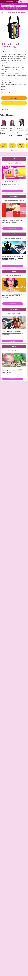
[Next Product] (26, 123)
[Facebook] (4, 109)
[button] (17, 1)
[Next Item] (24, 28)
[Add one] (9, 92)
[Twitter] (8, 109)
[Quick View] (3, 122)
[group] (14, 133)
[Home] (2, 12)
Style (14, 159)
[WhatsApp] (2, 109)
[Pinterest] (6, 109)
